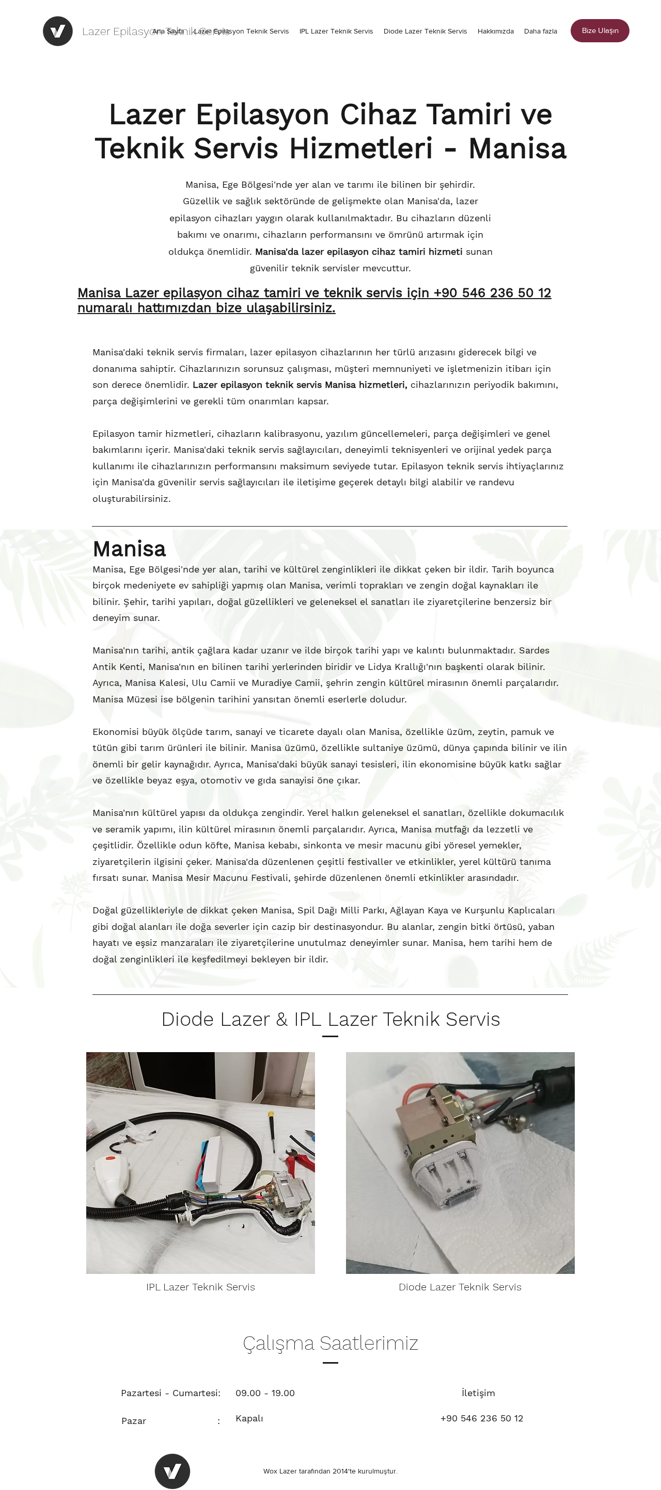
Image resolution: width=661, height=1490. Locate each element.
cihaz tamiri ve (273, 292)
